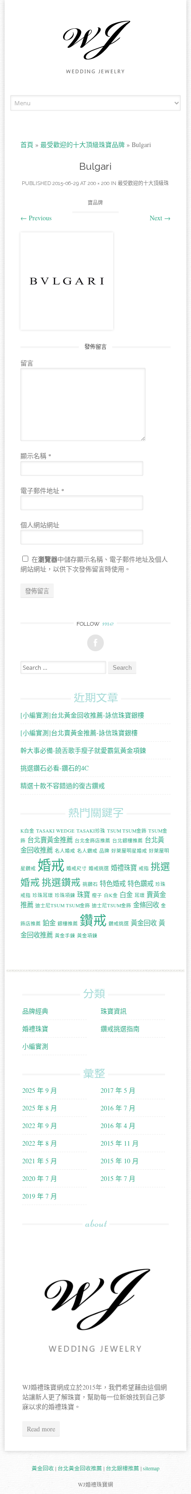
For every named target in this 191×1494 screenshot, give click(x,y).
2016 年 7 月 (118, 1107)
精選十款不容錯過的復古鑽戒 (62, 785)
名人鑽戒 (87, 850)
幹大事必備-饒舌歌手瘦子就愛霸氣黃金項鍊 (83, 750)
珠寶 (83, 894)
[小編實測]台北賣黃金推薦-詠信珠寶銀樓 (79, 732)
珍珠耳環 (42, 895)
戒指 (144, 868)
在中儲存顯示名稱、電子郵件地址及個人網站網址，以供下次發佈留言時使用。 (94, 564)
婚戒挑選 (99, 868)
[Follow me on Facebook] (95, 643)
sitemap (151, 1468)
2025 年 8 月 (39, 1107)
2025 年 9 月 (39, 1090)
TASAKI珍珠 (90, 830)
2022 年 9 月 (39, 1125)
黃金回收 (144, 922)
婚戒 (51, 865)
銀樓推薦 (67, 923)
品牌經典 (35, 1011)
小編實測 (35, 1046)
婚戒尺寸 (76, 868)
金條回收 (146, 904)
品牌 (104, 850)
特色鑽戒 (140, 883)
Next (160, 217)
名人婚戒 (65, 850)
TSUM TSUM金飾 (126, 830)
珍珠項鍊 (65, 895)
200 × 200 (98, 183)
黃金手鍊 (65, 935)
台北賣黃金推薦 (50, 839)
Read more (41, 1428)
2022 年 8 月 (39, 1143)
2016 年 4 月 (118, 1125)
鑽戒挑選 (118, 923)
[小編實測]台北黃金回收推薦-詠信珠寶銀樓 (82, 715)
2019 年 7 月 (39, 1196)
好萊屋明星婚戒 (129, 850)
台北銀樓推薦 (127, 840)
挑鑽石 (90, 884)
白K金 (111, 895)
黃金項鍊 (87, 935)
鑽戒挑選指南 (120, 1028)
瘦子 (97, 895)
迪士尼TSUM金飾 (111, 905)
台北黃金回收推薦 (79, 1468)
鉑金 (49, 922)
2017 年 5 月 (118, 1090)
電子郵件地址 (42, 490)
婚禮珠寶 (124, 867)
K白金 (27, 830)
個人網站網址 (39, 524)
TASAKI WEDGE (55, 830)
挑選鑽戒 (61, 882)
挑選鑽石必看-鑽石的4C (54, 767)
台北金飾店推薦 (92, 840)
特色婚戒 (113, 883)
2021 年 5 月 (39, 1160)
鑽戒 (93, 920)
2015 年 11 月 (120, 1143)
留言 (26, 363)
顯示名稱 (35, 455)
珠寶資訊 (114, 1011)
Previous (35, 217)
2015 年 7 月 (118, 1178)
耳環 (139, 895)
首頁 (26, 144)
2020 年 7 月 (39, 1178)
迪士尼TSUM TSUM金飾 (62, 905)
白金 (126, 894)
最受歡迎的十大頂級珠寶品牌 (82, 144)
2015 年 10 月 (120, 1160)
